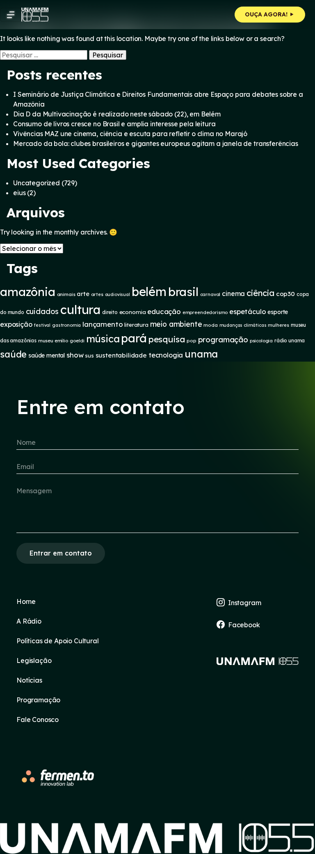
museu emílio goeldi (61, 340)
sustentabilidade (121, 355)
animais (66, 294)
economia (132, 312)
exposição (16, 324)
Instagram (244, 603)
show (74, 355)
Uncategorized (36, 183)
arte (83, 294)
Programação (38, 700)
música (103, 338)
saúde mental (46, 355)
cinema (233, 293)
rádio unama (289, 340)
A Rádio (28, 621)
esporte (277, 311)
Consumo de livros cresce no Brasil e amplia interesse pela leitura (114, 124)
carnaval (210, 294)
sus (89, 355)
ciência (260, 293)
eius (19, 193)
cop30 (285, 294)
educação (164, 311)
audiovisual (117, 294)
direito (110, 312)
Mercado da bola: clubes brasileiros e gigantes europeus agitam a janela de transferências (155, 143)
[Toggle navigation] (10, 15)
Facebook (244, 625)
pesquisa (166, 339)
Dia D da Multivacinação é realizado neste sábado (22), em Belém (117, 114)
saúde (13, 354)
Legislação (33, 660)
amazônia (27, 292)
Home (25, 601)
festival (42, 325)
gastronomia (66, 325)
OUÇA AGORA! (267, 14)
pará (133, 338)
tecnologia (165, 355)
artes (97, 294)
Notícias (29, 680)
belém (149, 291)
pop (191, 340)
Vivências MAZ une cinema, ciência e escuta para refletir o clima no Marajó (130, 134)
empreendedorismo (205, 312)
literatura (136, 324)
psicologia (261, 341)
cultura (80, 309)
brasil (183, 292)
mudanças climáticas (243, 325)
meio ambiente (176, 324)
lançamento (102, 324)
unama (201, 354)
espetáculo (247, 311)
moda (210, 325)
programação (223, 339)
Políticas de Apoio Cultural (57, 641)
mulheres (278, 325)
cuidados (42, 311)
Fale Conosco (37, 719)
